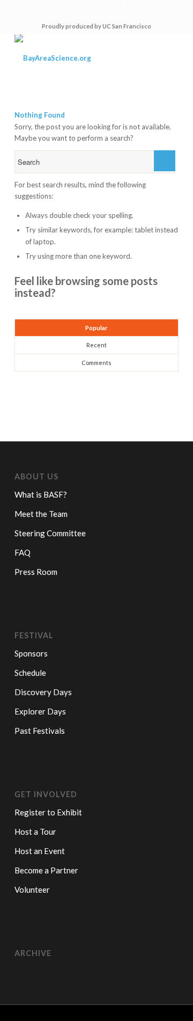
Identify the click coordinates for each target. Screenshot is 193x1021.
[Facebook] (101, 9)
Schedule (30, 672)
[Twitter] (86, 9)
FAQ (22, 552)
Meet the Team (41, 514)
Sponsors (31, 653)
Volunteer (32, 889)
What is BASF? (40, 494)
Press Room (35, 572)
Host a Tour (35, 831)
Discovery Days (43, 692)
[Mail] (117, 9)
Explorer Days (40, 711)
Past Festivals (39, 730)
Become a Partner (46, 870)
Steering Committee (50, 533)
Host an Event (39, 851)
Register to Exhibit (48, 812)
